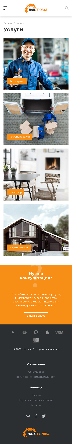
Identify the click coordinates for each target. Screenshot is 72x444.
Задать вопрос (36, 315)
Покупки (36, 395)
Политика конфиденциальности (36, 376)
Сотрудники (36, 371)
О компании (36, 364)
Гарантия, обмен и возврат (36, 400)
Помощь (36, 387)
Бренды (36, 405)
